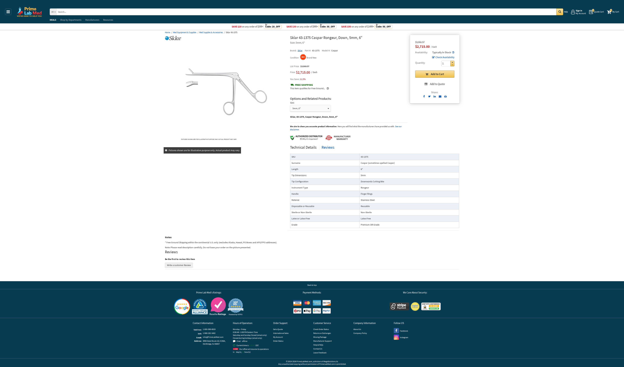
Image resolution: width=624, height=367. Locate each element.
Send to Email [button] (440, 96)
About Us (357, 329)
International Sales (281, 333)
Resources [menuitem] (108, 19)
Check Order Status (321, 329)
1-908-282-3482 (209, 333)
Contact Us (317, 349)
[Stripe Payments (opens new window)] (399, 307)
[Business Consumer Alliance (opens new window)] (200, 306)
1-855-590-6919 (209, 329)
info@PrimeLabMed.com (213, 337)
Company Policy (360, 333)
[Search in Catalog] (559, 11)
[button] (452, 52)
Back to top (312, 285)
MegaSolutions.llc (330, 361)
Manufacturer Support (322, 341)
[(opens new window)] (226, 145)
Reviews (328, 147)
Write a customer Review (179, 265)
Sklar (300, 50)
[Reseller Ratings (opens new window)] (218, 306)
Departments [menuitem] (70, 19)
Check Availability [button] (444, 57)
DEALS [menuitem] (53, 19)
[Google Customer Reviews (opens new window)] (182, 306)
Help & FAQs (318, 345)
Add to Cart (437, 74)
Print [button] (445, 96)
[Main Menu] (8, 12)
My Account (278, 337)
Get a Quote (278, 329)
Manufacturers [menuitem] (92, 19)
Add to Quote (437, 84)
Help (566, 11)
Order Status (278, 341)
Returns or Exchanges (322, 333)
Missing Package (319, 337)
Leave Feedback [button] (319, 352)
